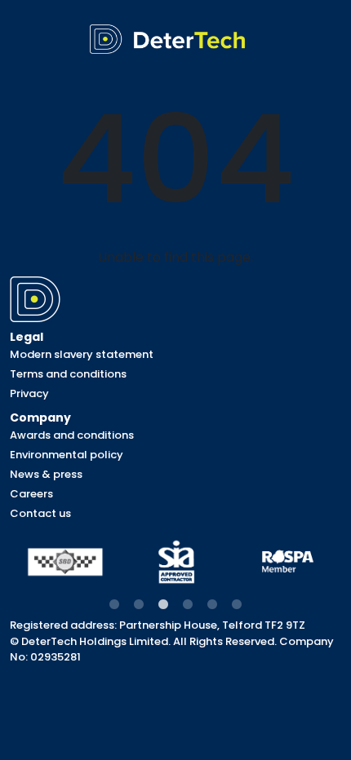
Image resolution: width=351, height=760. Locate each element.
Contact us (40, 513)
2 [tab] (139, 605)
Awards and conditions (72, 435)
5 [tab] (212, 605)
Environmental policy (66, 454)
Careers (31, 494)
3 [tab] (163, 605)
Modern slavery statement (81, 354)
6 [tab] (237, 605)
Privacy (29, 393)
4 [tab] (188, 605)
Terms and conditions (68, 374)
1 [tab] (114, 605)
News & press (46, 474)
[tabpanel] (65, 562)
